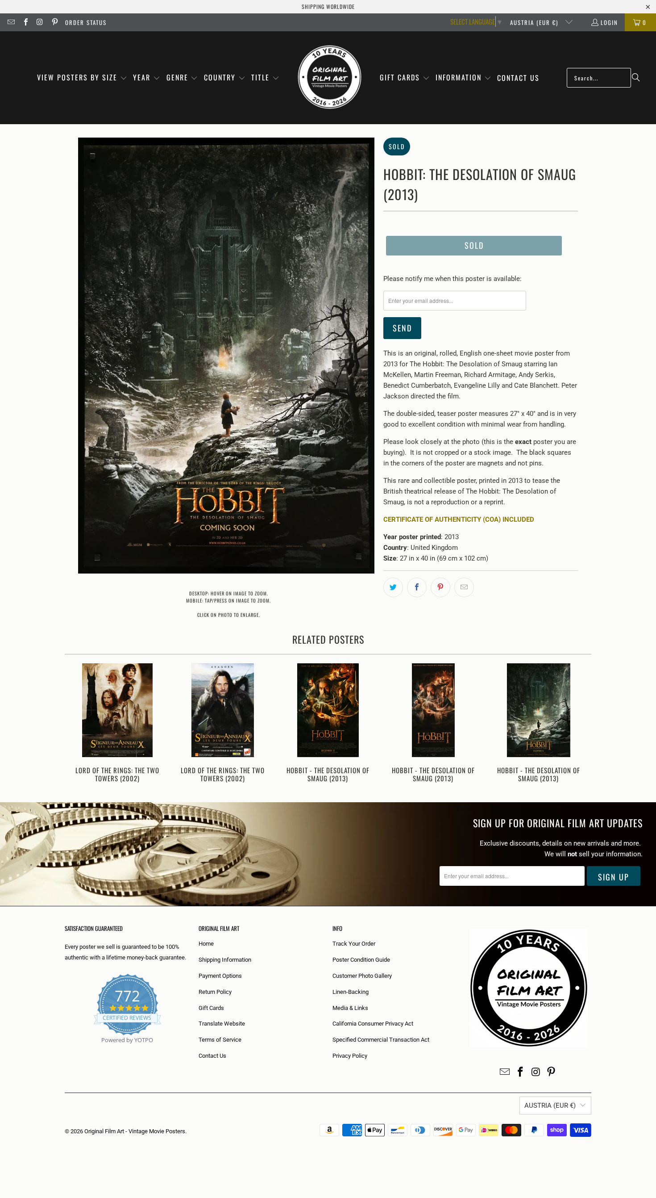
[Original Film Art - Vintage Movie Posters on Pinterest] (54, 22)
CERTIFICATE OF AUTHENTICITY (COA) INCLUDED (458, 519)
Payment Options (220, 975)
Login (609, 22)
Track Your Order (353, 943)
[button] (82, 78)
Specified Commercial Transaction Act (380, 1039)
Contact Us (212, 1055)
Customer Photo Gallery (362, 975)
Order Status (86, 22)
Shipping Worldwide (328, 6)
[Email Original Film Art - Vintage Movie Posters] (11, 22)
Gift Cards (211, 1008)
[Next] (578, 723)
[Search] (636, 78)
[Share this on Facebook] (417, 587)
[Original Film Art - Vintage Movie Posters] (329, 78)
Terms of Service (220, 1039)
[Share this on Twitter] (393, 587)
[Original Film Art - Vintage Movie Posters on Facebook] (25, 22)
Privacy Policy (349, 1055)
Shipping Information (225, 959)
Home (206, 943)
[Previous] (77, 723)
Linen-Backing (350, 992)
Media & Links (350, 1008)
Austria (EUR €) (535, 22)
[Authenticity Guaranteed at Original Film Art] (65, 1050)
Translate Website (222, 1023)
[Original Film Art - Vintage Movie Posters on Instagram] (40, 22)
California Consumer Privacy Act (372, 1023)
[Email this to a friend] (464, 587)
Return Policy (215, 992)
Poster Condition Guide (361, 959)
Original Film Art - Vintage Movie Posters (134, 1131)
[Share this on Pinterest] (440, 587)
